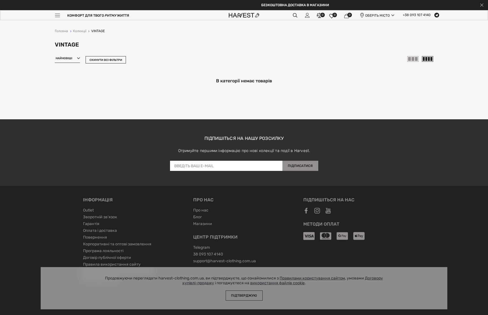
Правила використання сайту (112, 264)
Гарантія (91, 224)
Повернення (95, 237)
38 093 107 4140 (208, 254)
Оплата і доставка (100, 231)
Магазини (202, 224)
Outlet (88, 210)
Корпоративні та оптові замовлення (117, 244)
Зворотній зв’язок (100, 217)
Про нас (200, 210)
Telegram (201, 247)
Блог (197, 217)
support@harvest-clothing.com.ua (224, 261)
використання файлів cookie (277, 283)
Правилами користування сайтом (312, 278)
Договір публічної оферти (107, 258)
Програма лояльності (103, 251)
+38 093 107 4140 (417, 15)
